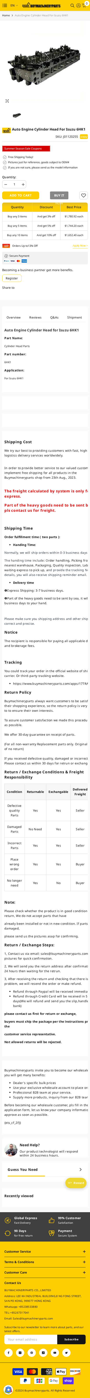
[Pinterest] (32, 1353)
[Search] (72, 5)
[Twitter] (66, 1353)
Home (6, 15)
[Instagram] (20, 1353)
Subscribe (71, 1339)
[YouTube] (55, 1353)
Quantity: (9, 177)
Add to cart (21, 195)
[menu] (4, 5)
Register (12, 278)
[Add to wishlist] (83, 195)
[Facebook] (8, 1353)
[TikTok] (43, 1353)
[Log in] (78, 5)
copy (84, 136)
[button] (58, 195)
